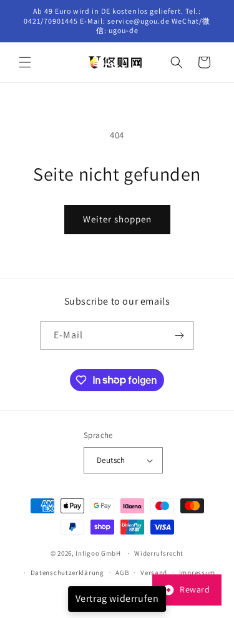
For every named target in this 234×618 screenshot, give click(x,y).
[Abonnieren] (179, 335)
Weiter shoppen (117, 219)
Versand (153, 572)
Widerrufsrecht (158, 553)
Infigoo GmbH (98, 553)
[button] (25, 62)
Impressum (197, 572)
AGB (122, 572)
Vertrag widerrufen (117, 598)
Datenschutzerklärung (67, 572)
